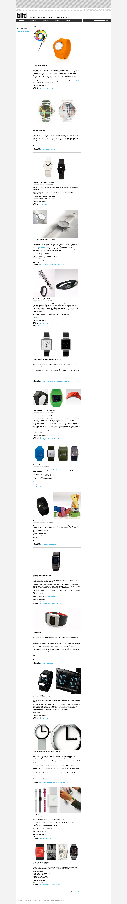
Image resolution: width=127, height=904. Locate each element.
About (89, 9)
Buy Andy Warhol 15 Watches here (50, 884)
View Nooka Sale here (39, 487)
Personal (57, 20)
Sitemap (85, 9)
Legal (93, 9)
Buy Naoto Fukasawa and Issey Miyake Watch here (54, 782)
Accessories (33, 20)
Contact (97, 9)
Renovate (45, 20)
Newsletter (106, 9)
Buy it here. (36, 482)
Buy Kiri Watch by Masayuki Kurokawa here (52, 264)
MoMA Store (45, 205)
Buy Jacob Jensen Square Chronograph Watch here (55, 381)
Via (39, 325)
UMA (77, 81)
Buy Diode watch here (46, 663)
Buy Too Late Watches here (48, 544)
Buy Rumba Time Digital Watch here (50, 324)
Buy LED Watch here (46, 838)
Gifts (78, 20)
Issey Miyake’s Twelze (44, 247)
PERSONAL (19, 22)
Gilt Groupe (56, 470)
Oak (36, 317)
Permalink (49, 132)
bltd (22, 15)
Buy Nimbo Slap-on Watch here (49, 89)
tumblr (62, 900)
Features (68, 20)
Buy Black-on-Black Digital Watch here (51, 603)
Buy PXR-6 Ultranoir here (47, 719)
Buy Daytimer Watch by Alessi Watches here (53, 439)
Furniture (21, 20)
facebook (57, 900)
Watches (30, 22)
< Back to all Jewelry (23, 31)
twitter (52, 900)
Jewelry (25, 22)
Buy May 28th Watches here (48, 149)
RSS (101, 9)
